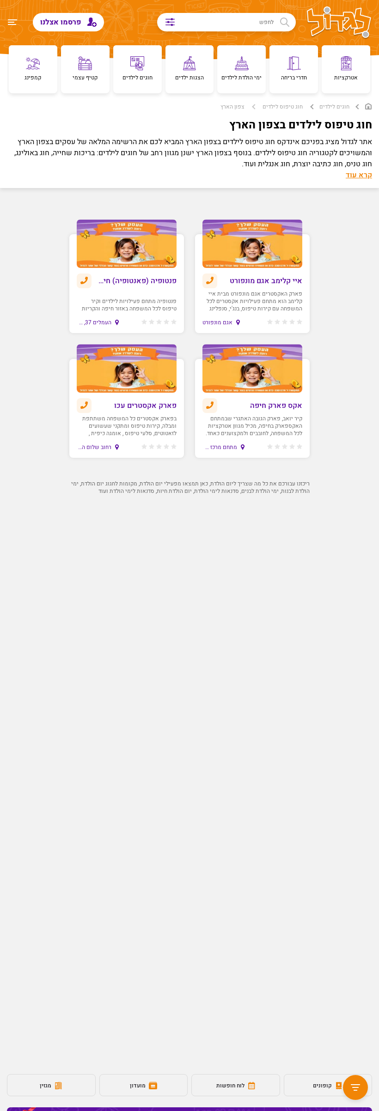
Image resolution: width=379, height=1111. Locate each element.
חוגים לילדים (334, 106)
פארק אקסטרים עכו (145, 405)
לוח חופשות (231, 1085)
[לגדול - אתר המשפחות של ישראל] (339, 23)
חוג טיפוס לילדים (283, 106)
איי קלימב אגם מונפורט (266, 280)
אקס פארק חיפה (276, 405)
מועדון (138, 1085)
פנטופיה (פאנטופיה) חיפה (137, 280)
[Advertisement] (189, 592)
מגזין (46, 1085)
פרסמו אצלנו (61, 22)
